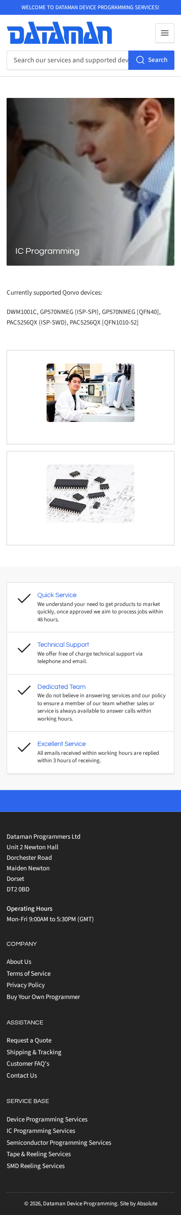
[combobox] (90, 60)
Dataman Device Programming (80, 1204)
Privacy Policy (26, 985)
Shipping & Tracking (34, 1052)
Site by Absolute (138, 1204)
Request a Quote (29, 1040)
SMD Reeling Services (36, 1166)
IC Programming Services (41, 1131)
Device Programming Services (47, 1119)
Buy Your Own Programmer (43, 997)
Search (157, 60)
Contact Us (22, 1075)
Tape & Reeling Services (39, 1154)
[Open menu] (164, 33)
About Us (19, 961)
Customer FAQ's (28, 1063)
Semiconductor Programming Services (59, 1142)
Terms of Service (29, 973)
